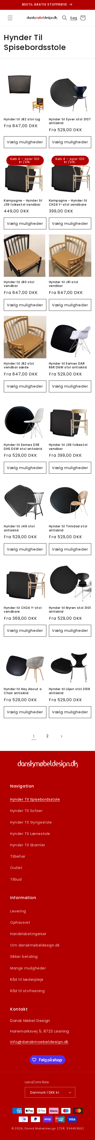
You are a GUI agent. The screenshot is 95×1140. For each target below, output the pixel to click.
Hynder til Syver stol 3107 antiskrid (70, 121)
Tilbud (16, 879)
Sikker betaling (24, 956)
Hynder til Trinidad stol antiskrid (68, 528)
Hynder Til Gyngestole (31, 822)
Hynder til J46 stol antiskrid (19, 528)
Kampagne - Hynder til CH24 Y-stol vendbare (68, 202)
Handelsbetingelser (28, 933)
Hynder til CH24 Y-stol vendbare (23, 610)
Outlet (16, 867)
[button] (10, 17)
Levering (18, 911)
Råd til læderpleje (27, 979)
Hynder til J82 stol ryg (22, 119)
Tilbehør (18, 856)
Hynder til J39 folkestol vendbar (68, 447)
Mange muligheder (28, 968)
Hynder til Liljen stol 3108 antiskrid (69, 691)
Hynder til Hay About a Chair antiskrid (23, 691)
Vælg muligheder (25, 142)
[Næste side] (61, 736)
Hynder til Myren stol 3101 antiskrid (70, 610)
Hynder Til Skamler (27, 845)
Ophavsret (20, 922)
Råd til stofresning (27, 990)
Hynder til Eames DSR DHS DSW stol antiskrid (23, 447)
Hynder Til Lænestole (30, 833)
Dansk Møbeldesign (40, 1128)
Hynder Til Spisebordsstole (35, 799)
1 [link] (34, 736)
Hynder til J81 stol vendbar (63, 284)
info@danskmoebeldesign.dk (39, 1041)
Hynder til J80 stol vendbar (19, 284)
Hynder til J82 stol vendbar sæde (19, 365)
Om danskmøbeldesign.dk (35, 945)
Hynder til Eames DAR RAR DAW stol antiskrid (68, 365)
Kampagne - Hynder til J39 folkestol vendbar (23, 202)
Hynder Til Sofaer (26, 810)
